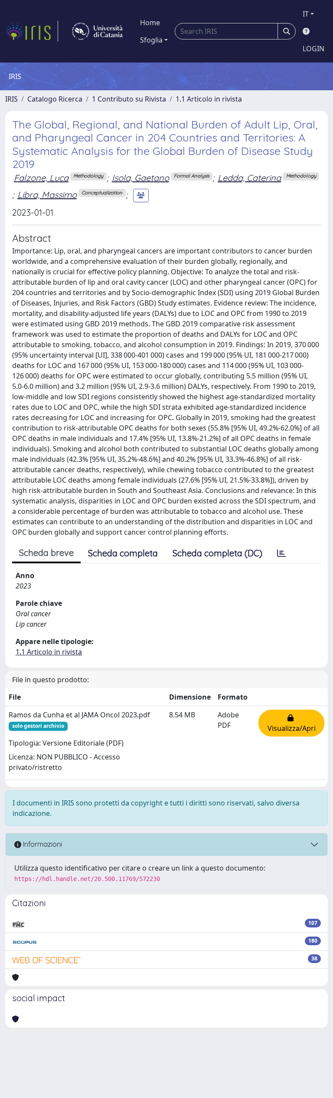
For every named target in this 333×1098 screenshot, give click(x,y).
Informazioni (41, 844)
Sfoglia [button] (151, 40)
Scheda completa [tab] (123, 553)
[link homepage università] (97, 31)
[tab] (281, 553)
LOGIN (313, 48)
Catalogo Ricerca (54, 99)
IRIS (11, 99)
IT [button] (306, 14)
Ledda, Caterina (249, 177)
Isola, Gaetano (140, 177)
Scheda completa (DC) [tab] (217, 553)
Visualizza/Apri (292, 723)
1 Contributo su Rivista (129, 99)
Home (150, 22)
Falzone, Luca (41, 177)
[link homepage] (31, 31)
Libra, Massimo (47, 194)
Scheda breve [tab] (46, 552)
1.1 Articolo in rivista (209, 99)
